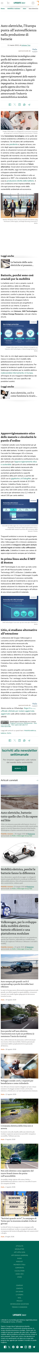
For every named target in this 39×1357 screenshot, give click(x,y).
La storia (19, 1295)
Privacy (19, 1301)
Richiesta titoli (19, 1265)
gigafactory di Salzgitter (21, 478)
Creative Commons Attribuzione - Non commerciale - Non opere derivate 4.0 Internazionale (19, 725)
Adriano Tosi (25, 45)
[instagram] (25, 1347)
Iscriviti (18, 768)
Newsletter (19, 1249)
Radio (19, 1258)
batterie (3, 733)
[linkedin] (30, 1347)
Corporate (19, 1268)
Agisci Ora (20, 1274)
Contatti (19, 1288)
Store (11, 3)
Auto (2, 1000)
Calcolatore (19, 1271)
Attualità (19, 1246)
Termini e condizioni (19, 1307)
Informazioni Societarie (19, 1304)
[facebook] (5, 1347)
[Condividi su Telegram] (29, 104)
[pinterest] (13, 1347)
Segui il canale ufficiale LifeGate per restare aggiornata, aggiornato (18, 711)
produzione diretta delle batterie (20, 181)
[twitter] (9, 1347)
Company (19, 1285)
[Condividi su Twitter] (15, 104)
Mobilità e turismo (7, 834)
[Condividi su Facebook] (10, 104)
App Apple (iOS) (19, 1252)
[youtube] (21, 1347)
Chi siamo (19, 1292)
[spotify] (17, 1347)
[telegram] (34, 1347)
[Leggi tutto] (36, 780)
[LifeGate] (19, 2)
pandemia (13, 144)
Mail (19, 1298)
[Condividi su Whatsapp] (24, 104)
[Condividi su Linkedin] (19, 104)
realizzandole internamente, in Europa (17, 373)
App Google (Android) (19, 1255)
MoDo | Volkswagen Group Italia (22, 836)
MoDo (9, 733)
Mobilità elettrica (30, 730)
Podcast (19, 1262)
